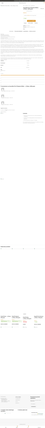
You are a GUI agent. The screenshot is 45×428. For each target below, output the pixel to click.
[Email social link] (26, 29)
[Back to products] (42, 5)
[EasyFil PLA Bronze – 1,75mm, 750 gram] (39, 281)
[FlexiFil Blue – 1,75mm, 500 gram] (28, 281)
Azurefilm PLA (33, 5)
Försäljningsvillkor (18, 398)
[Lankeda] (16, 327)
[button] (4, 324)
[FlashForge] (28, 327)
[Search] (4, 3)
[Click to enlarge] (2, 5)
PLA (29, 5)
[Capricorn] (39, 327)
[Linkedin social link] (28, 29)
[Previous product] (41, 5)
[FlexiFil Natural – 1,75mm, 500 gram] (17, 281)
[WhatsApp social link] (29, 29)
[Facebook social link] (25, 29)
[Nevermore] (5, 359)
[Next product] (43, 5)
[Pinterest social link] (27, 29)
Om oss (17, 401)
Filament (26, 5)
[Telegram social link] (30, 29)
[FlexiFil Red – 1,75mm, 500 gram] (6, 281)
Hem (23, 5)
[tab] (11, 31)
